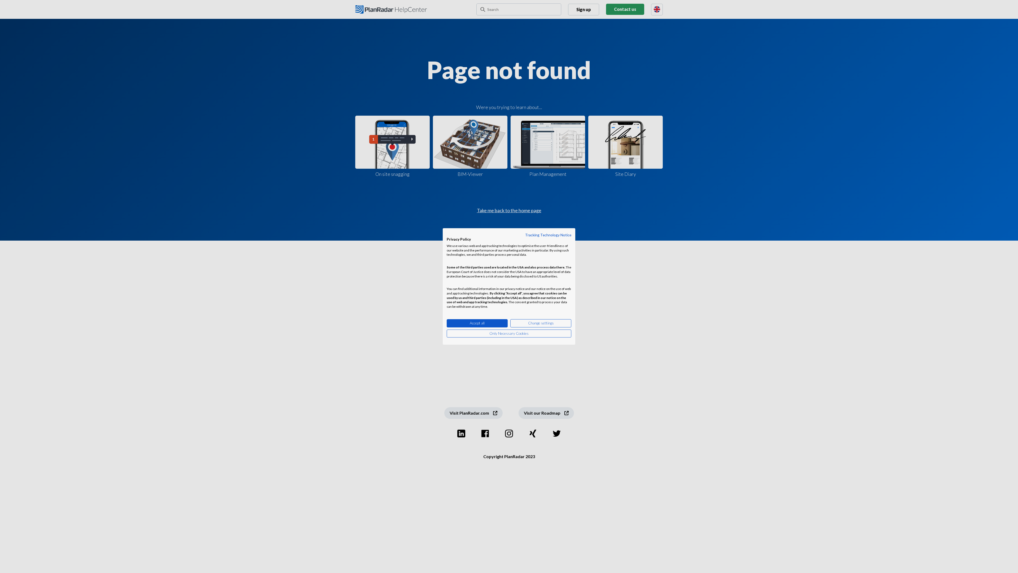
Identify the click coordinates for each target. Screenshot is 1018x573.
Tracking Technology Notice (548, 235)
